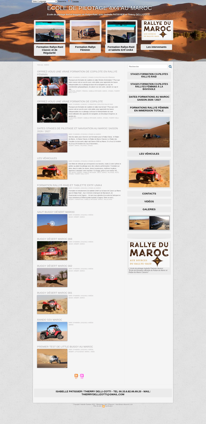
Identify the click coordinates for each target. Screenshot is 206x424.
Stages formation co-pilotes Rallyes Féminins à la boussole (149, 86)
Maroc (104, 91)
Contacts (149, 193)
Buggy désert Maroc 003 (54, 239)
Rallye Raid (108, 199)
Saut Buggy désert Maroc (56, 212)
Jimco (99, 172)
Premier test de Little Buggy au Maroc (65, 346)
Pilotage (83, 145)
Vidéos (149, 201)
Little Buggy (79, 351)
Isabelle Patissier (95, 91)
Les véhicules (47, 158)
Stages (110, 91)
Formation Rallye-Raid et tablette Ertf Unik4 (69, 185)
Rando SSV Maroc (49, 319)
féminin (85, 91)
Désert (78, 91)
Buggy (74, 172)
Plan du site (97, 406)
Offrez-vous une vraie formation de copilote (70, 101)
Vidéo (93, 351)
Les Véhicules (149, 153)
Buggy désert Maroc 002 (54, 265)
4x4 (70, 172)
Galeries (149, 209)
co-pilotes (73, 118)
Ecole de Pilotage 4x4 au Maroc (99, 8)
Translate (75, 1)
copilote (72, 91)
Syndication (109, 406)
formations (79, 199)
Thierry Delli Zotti (82, 174)
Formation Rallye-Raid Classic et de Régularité (49, 50)
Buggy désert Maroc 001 (54, 292)
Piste (117, 172)
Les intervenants (156, 47)
